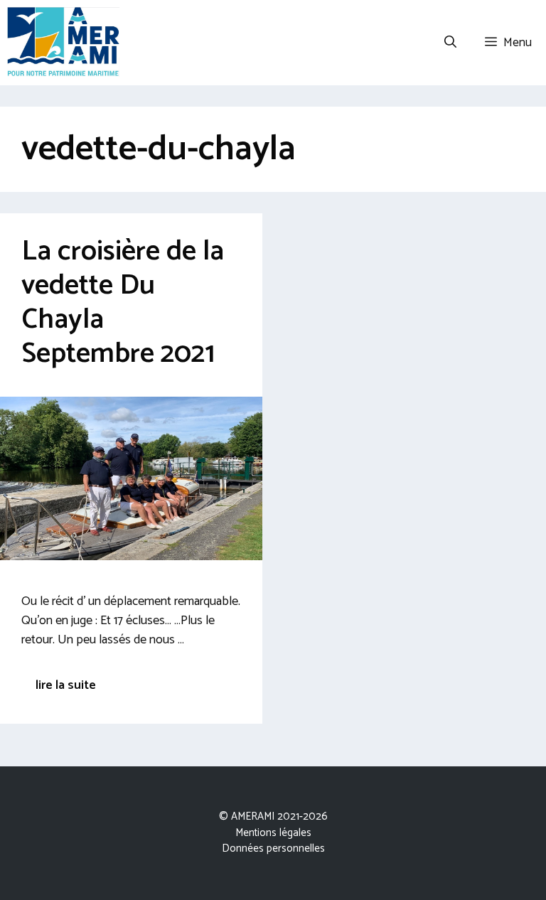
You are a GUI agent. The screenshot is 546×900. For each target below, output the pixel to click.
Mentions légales (273, 833)
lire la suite (66, 685)
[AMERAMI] (63, 42)
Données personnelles (273, 848)
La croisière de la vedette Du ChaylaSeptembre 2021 (122, 302)
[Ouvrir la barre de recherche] (450, 42)
